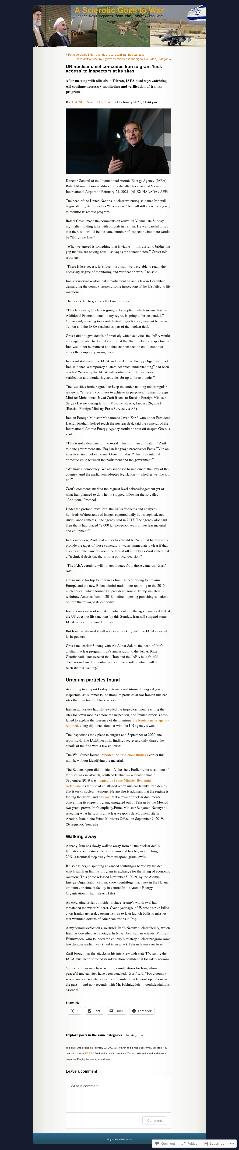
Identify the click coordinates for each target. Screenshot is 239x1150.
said (108, 796)
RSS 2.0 (89, 1053)
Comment (154, 1120)
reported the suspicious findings (125, 754)
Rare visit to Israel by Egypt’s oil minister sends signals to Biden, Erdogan (122, 59)
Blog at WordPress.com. (120, 1139)
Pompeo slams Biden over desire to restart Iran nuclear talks (106, 54)
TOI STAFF (106, 102)
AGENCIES (80, 102)
